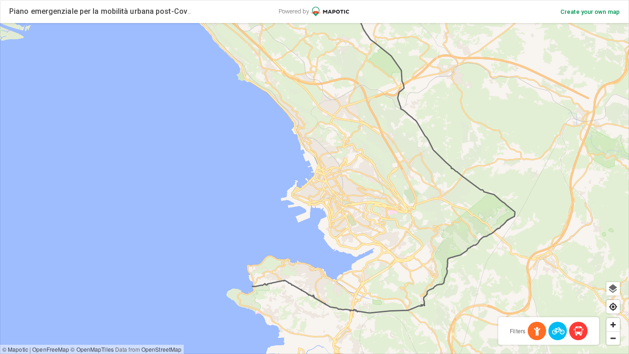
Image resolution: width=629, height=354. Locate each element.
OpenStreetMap (161, 349)
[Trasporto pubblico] (578, 331)
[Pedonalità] (537, 331)
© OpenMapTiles (91, 349)
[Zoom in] (613, 324)
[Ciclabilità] (557, 331)
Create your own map (590, 11)
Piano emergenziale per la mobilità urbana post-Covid (101, 11)
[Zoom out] (613, 338)
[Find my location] (613, 306)
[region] (314, 188)
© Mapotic (15, 349)
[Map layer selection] (613, 288)
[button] (265, 70)
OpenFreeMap (50, 349)
